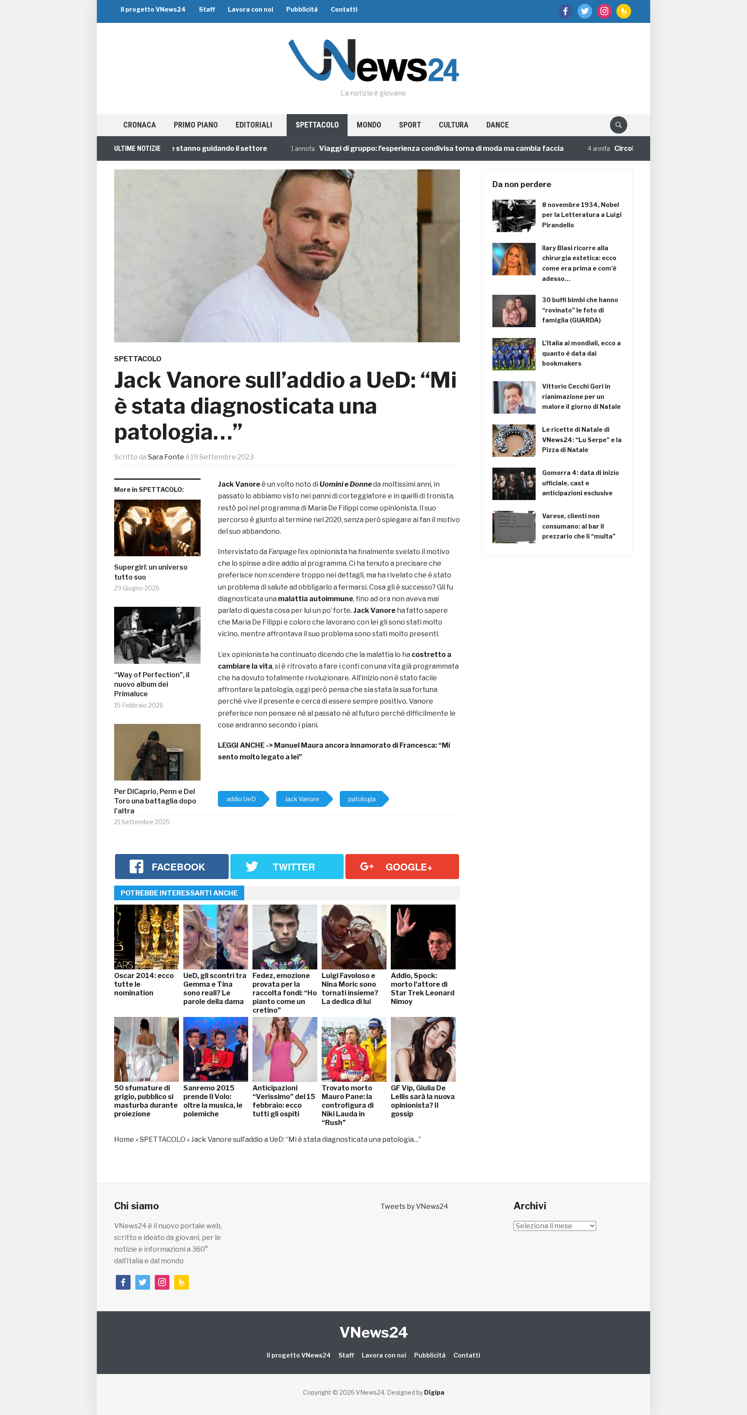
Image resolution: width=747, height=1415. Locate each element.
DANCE (497, 124)
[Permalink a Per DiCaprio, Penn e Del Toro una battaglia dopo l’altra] (157, 755)
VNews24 (373, 1332)
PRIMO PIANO (196, 124)
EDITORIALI (254, 124)
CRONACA (139, 124)
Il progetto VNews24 (153, 9)
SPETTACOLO (317, 124)
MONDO (369, 124)
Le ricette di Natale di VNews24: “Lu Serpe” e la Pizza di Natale (582, 440)
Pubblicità (302, 9)
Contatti (344, 9)
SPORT (410, 124)
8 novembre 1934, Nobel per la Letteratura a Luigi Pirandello (582, 215)
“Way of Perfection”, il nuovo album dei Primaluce (151, 684)
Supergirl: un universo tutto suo (151, 572)
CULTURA (454, 124)
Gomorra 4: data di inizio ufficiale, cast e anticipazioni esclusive (580, 483)
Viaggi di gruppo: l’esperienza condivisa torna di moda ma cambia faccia (397, 148)
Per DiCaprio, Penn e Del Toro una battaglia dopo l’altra (155, 801)
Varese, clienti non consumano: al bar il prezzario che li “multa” (579, 526)
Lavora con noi (250, 9)
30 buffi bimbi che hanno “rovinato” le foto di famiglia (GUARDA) (580, 310)
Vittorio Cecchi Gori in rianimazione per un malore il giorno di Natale (581, 396)
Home (124, 1139)
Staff (207, 9)
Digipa (434, 1392)
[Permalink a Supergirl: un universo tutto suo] (157, 531)
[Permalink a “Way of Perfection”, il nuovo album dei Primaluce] (157, 638)
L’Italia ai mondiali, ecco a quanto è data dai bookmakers (581, 353)
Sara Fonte (166, 457)
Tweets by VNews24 (414, 1206)
